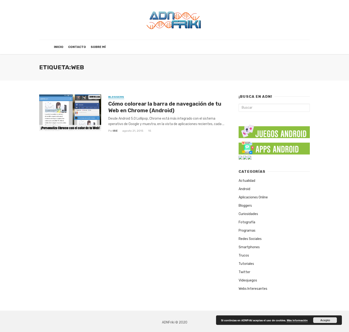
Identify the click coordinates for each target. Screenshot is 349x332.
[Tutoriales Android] (245, 157)
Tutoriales (246, 264)
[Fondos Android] (240, 157)
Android (244, 189)
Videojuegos (248, 280)
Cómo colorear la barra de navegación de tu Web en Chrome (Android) (164, 107)
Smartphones (249, 247)
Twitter (244, 272)
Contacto (77, 47)
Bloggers (116, 97)
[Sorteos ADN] (249, 157)
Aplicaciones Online (253, 197)
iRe (115, 130)
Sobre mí (98, 47)
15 (149, 130)
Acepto (325, 320)
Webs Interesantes (253, 289)
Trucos (244, 255)
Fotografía (247, 222)
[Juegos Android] (274, 130)
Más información (297, 320)
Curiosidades (248, 214)
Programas (247, 231)
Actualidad (247, 181)
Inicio (58, 47)
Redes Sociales (250, 239)
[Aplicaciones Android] (274, 147)
